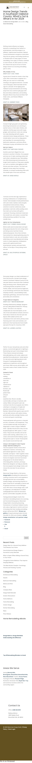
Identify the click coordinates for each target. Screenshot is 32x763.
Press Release (7, 614)
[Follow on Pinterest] (27, 751)
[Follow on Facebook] (27, 734)
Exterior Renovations (9, 596)
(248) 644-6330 (16, 710)
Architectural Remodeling (10, 575)
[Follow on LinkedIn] (27, 744)
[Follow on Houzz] (27, 758)
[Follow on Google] (27, 748)
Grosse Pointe (23, 676)
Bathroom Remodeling (9, 581)
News (4, 611)
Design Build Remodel (9, 593)
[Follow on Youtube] (27, 754)
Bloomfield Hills (23, 674)
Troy (26, 681)
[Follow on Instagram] (27, 738)
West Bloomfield (8, 676)
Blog (27, 21)
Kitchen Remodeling (9, 608)
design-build (7, 475)
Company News (7, 590)
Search (26, 538)
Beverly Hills (11, 672)
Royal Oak (22, 681)
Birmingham (7, 674)
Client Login (11, 729)
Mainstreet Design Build (11, 21)
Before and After (8, 584)
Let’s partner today (21, 517)
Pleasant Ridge (19, 678)
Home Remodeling (8, 23)
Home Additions (7, 599)
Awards (5, 578)
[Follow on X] (27, 741)
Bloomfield (14, 674)
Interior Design (7, 605)
